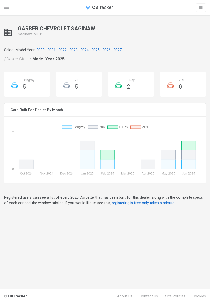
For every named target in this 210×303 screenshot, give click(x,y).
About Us (124, 296)
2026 (106, 50)
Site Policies (175, 296)
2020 (40, 50)
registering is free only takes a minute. (143, 203)
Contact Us (149, 296)
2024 (84, 50)
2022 (62, 50)
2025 (95, 50)
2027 (117, 50)
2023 (73, 50)
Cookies (199, 296)
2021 (51, 50)
